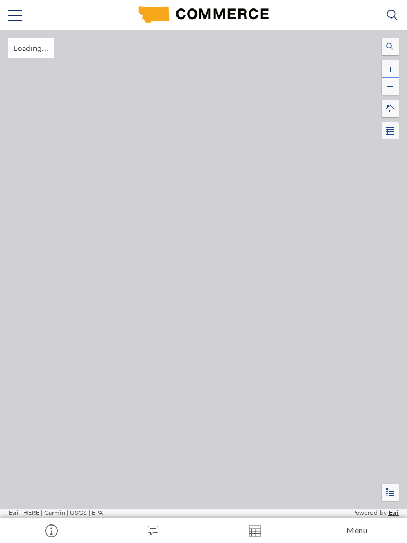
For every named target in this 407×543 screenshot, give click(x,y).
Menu (356, 530)
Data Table (254, 530)
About (51, 530)
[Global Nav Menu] (14, 14)
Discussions (153, 530)
